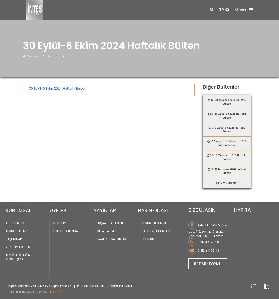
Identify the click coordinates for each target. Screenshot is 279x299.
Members (60, 223)
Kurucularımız (17, 231)
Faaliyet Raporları (112, 239)
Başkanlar (14, 239)
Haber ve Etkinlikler (157, 231)
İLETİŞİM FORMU (208, 263)
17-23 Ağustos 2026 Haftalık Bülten (228, 102)
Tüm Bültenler (228, 183)
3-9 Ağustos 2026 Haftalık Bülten (228, 129)
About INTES (15, 223)
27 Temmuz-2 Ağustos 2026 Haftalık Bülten (228, 143)
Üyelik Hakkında (65, 231)
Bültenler (53, 56)
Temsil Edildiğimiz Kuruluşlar (19, 257)
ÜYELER (58, 210)
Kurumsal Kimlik (154, 223)
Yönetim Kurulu (18, 247)
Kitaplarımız (106, 231)
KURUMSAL (18, 210)
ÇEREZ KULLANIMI (121, 286)
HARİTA (242, 210)
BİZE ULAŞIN (201, 210)
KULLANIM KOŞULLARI (91, 286)
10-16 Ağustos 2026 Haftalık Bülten (228, 115)
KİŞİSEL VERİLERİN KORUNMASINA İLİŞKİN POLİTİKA (40, 286)
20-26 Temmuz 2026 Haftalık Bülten (228, 157)
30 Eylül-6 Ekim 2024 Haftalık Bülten (57, 88)
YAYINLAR (105, 210)
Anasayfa (33, 56)
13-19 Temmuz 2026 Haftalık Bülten (228, 171)
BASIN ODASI (153, 210)
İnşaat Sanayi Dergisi (114, 223)
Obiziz (56, 292)
